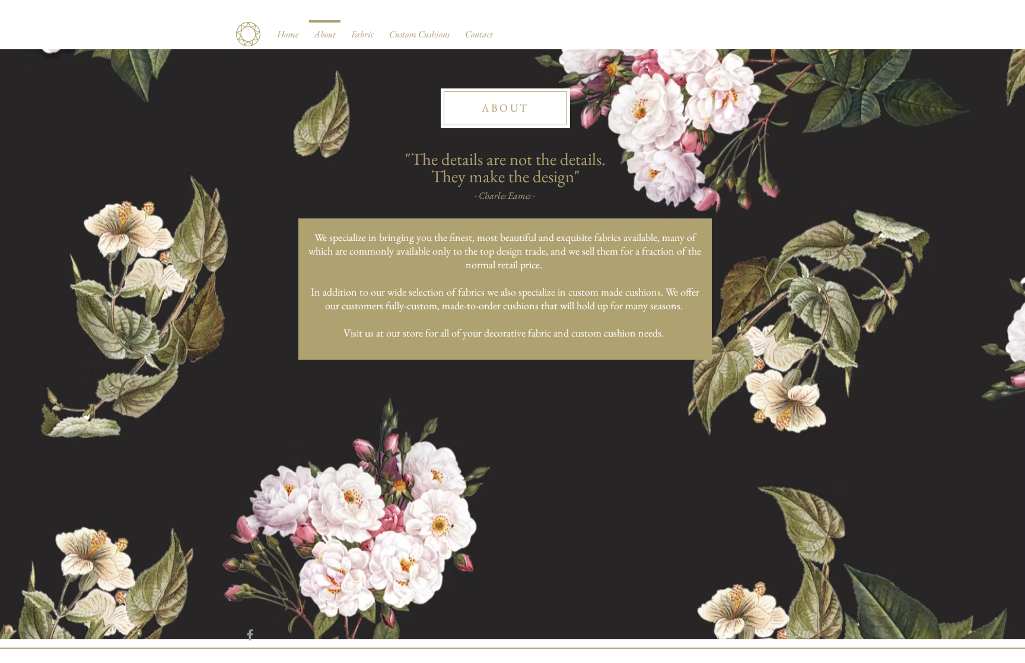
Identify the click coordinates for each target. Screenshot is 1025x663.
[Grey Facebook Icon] (250, 634)
